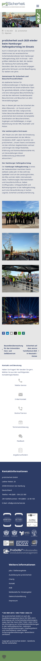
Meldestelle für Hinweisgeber (20, 592)
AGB (10, 588)
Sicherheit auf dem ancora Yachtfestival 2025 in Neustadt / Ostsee (30, 351)
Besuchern (22, 98)
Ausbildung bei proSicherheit (20, 575)
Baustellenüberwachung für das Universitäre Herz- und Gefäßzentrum (12, 350)
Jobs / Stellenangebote (17, 570)
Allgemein (8, 33)
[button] (37, 6)
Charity (11, 579)
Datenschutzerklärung (17, 596)
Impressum (13, 601)
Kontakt (12, 583)
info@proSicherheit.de (16, 503)
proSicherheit (22, 31)
